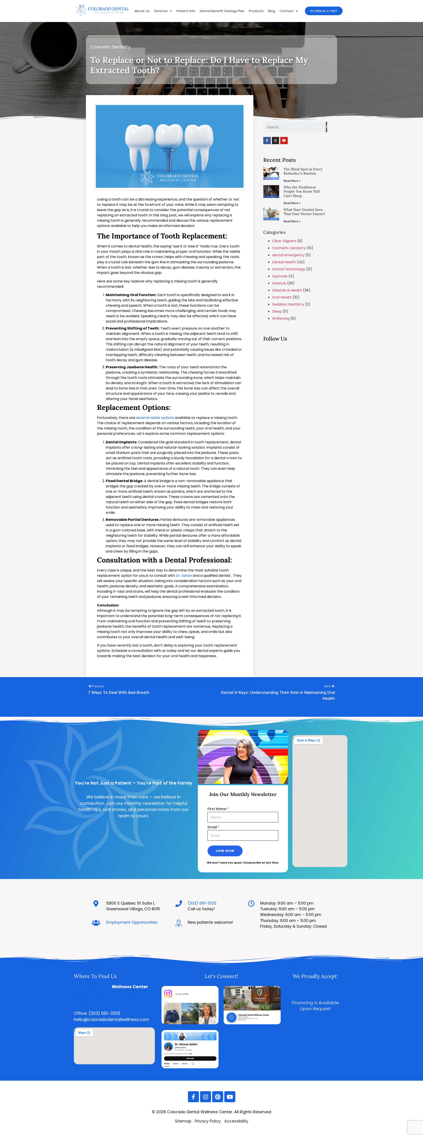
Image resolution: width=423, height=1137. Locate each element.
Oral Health (282, 297)
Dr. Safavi (184, 575)
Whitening (280, 318)
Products (256, 11)
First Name (218, 809)
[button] (163, 11)
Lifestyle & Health (287, 290)
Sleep (277, 311)
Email (214, 828)
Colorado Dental (92, 987)
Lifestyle (279, 283)
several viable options (155, 417)
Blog (271, 11)
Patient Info (185, 11)
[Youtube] (284, 140)
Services (161, 11)
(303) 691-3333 (202, 903)
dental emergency (288, 255)
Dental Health (284, 262)
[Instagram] (275, 140)
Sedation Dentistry (288, 304)
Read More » (292, 180)
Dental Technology (288, 269)
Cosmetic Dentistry (110, 47)
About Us (142, 11)
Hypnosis (280, 276)
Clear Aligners (284, 240)
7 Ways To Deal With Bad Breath (118, 692)
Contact (287, 11)
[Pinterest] (217, 1096)
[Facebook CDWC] (267, 140)
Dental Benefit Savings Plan (222, 11)
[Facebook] (252, 1023)
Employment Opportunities (132, 922)
